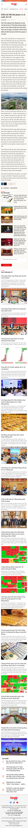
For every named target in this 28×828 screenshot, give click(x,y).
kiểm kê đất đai (14, 188)
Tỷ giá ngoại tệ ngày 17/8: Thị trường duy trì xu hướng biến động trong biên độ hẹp (13, 632)
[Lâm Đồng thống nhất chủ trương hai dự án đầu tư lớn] (14, 326)
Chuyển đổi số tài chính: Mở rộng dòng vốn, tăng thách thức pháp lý (14, 729)
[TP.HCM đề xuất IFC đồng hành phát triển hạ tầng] (14, 519)
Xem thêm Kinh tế (6, 272)
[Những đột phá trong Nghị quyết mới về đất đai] (7, 210)
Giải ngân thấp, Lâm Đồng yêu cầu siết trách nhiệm (13, 277)
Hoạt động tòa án (13, 9)
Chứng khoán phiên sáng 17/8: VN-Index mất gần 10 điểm (12, 568)
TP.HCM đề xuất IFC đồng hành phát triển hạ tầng (13, 500)
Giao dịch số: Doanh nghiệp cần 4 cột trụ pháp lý (13, 368)
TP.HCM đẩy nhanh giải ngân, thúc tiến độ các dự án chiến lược (12, 697)
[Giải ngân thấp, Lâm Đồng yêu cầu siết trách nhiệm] (14, 296)
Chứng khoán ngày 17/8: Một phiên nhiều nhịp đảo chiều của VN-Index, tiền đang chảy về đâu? (13, 534)
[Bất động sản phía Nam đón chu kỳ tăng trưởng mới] (14, 455)
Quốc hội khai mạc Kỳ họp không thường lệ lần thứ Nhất (20, 217)
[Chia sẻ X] (5, 184)
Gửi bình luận (6, 265)
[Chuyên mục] (2, 4)
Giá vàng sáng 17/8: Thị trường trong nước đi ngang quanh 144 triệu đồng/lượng (13, 599)
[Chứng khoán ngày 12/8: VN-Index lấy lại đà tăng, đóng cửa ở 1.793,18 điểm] (14, 684)
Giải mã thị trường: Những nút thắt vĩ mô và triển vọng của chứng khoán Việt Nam (15, 776)
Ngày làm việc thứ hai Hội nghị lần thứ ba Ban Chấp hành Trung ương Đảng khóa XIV (20, 242)
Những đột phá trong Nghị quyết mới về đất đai (20, 208)
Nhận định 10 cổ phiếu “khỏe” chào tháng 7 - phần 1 (16, 783)
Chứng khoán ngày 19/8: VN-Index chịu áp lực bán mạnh (12, 340)
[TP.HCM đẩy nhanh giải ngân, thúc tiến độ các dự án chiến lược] (14, 715)
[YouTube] (17, 802)
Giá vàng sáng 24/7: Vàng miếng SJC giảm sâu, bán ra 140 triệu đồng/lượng (15, 768)
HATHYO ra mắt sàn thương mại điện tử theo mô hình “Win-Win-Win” (15, 790)
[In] (11, 184)
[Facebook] (10, 802)
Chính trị (6, 9)
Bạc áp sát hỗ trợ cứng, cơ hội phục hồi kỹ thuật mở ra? (15, 762)
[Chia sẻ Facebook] (2, 184)
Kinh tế (21, 9)
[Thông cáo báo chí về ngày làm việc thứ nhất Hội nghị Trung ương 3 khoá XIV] (7, 252)
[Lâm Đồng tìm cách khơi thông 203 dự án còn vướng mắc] (14, 486)
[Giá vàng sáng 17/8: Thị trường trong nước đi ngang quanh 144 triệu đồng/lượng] (14, 617)
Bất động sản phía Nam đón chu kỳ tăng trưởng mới (12, 436)
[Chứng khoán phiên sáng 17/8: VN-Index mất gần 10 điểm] (14, 584)
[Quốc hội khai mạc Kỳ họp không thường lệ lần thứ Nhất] (7, 219)
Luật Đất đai (6, 188)
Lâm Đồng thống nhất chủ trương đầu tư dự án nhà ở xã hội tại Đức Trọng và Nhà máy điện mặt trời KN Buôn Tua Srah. (14, 314)
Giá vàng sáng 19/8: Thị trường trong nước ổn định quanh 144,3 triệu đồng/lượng (13, 402)
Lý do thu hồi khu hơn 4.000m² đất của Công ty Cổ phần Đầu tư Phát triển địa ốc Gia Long (20, 199)
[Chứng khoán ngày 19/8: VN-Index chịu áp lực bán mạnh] (14, 354)
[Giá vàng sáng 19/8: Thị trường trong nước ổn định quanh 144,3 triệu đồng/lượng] (14, 422)
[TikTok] (14, 802)
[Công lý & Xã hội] (14, 4)
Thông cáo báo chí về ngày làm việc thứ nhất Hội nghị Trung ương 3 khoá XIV (20, 251)
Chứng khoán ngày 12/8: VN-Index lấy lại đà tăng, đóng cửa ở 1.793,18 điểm (13, 664)
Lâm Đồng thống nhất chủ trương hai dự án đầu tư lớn (13, 310)
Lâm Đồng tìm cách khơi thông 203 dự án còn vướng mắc (13, 469)
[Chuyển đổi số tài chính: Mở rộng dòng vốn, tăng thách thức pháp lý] (14, 746)
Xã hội (25, 9)
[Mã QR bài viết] (14, 184)
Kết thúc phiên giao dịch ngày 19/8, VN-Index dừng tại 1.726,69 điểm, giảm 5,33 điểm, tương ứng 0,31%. (14, 343)
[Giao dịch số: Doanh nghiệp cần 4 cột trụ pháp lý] (14, 387)
